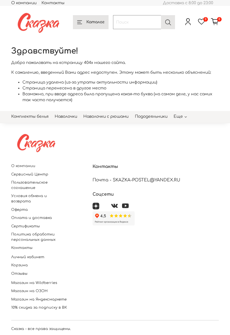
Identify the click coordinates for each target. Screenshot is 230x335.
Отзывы (19, 274)
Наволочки (66, 116)
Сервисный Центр (29, 174)
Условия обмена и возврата (29, 198)
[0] (215, 22)
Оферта (19, 210)
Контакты (53, 3)
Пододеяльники (151, 116)
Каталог (95, 22)
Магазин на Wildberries (34, 283)
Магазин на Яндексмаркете (39, 299)
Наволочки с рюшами (105, 116)
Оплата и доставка (31, 218)
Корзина (19, 265)
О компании (23, 3)
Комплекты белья (30, 116)
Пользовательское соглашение (29, 185)
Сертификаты (25, 226)
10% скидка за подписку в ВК (39, 307)
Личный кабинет (27, 257)
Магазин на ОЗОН (29, 291)
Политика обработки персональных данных (33, 237)
